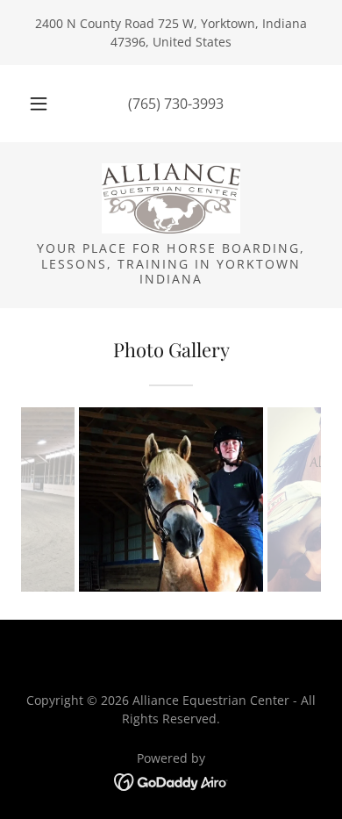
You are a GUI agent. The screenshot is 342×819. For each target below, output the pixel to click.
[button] (38, 103)
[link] (171, 198)
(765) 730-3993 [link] (176, 103)
